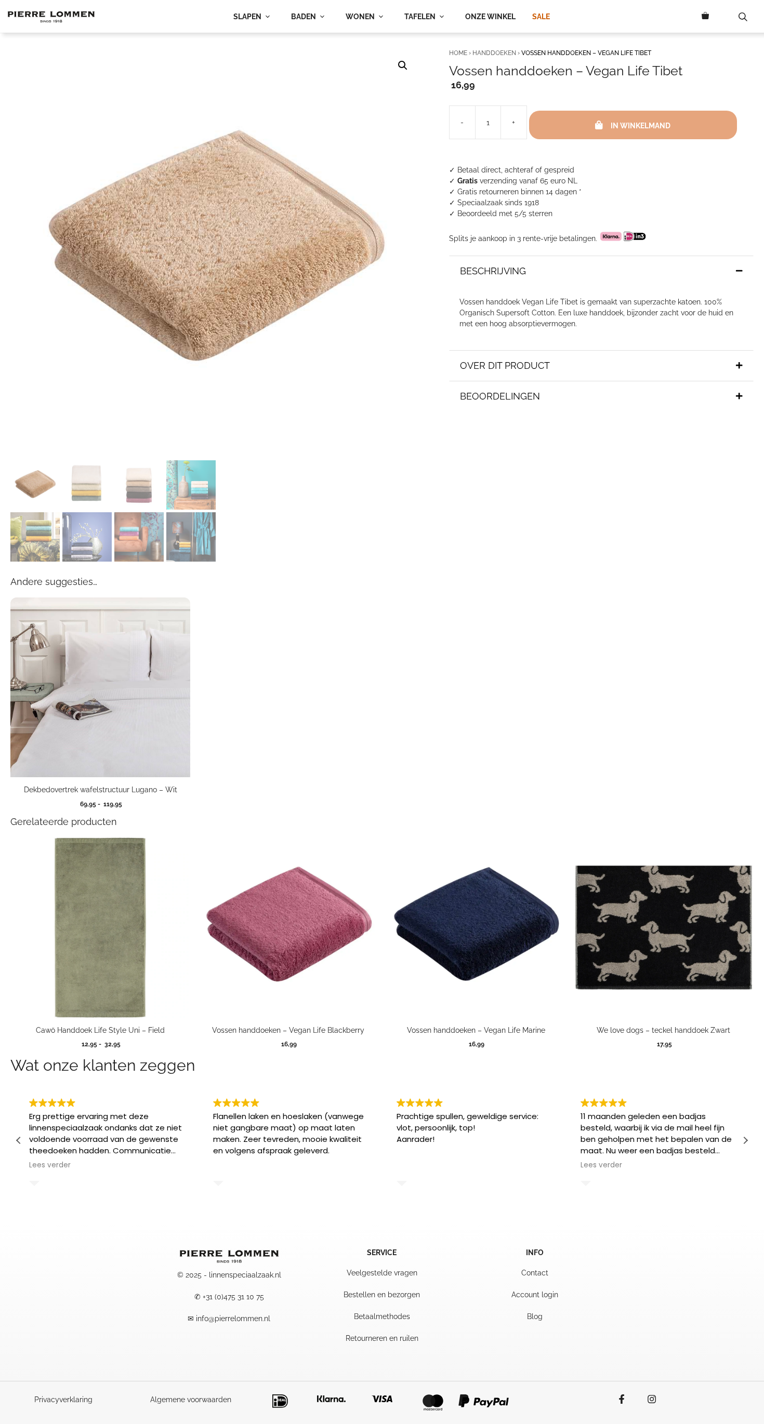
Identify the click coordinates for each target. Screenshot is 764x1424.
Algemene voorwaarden (190, 1399)
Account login (534, 1294)
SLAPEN (247, 16)
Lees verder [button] (50, 1165)
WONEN (360, 16)
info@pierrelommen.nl (233, 1318)
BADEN (303, 16)
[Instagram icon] (646, 1399)
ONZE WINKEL (490, 16)
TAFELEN (420, 16)
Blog (535, 1316)
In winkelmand (640, 126)
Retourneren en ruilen (382, 1338)
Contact (534, 1273)
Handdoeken (494, 53)
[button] (402, 65)
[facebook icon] (627, 1399)
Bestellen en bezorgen (382, 1294)
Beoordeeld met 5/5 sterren (504, 213)
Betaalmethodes (382, 1316)
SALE (541, 16)
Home (458, 53)
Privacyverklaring (63, 1399)
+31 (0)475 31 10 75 (233, 1297)
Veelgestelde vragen (382, 1273)
